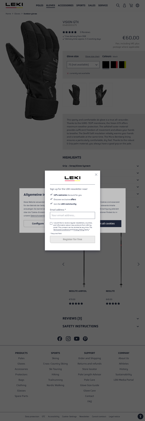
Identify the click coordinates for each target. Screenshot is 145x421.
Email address (58, 209)
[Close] (96, 174)
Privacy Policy (78, 230)
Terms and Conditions (61, 230)
